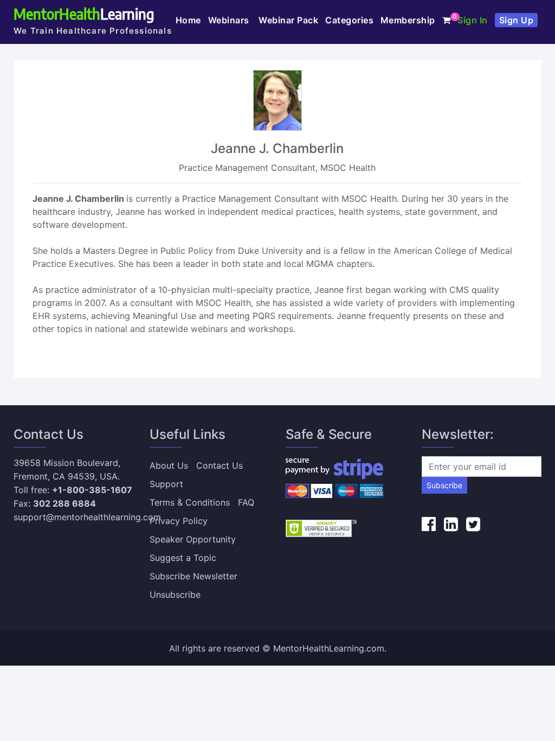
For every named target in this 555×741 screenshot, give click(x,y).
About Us (169, 465)
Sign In (472, 20)
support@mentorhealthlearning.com (87, 517)
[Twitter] (473, 524)
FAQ (246, 502)
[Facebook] (429, 524)
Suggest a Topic (183, 557)
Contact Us (219, 465)
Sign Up (516, 20)
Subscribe (444, 485)
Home (188, 20)
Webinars (230, 20)
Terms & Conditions (190, 502)
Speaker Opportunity (193, 539)
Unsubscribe (175, 594)
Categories (349, 20)
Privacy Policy (179, 520)
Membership (407, 20)
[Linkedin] (451, 524)
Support (166, 483)
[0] (446, 20)
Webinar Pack (288, 20)
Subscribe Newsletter (193, 576)
